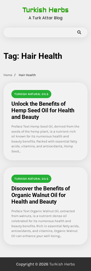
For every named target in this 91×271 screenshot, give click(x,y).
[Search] (79, 32)
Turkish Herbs (45, 10)
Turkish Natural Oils (31, 94)
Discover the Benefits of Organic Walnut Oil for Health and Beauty (40, 195)
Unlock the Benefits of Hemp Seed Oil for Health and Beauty (42, 110)
